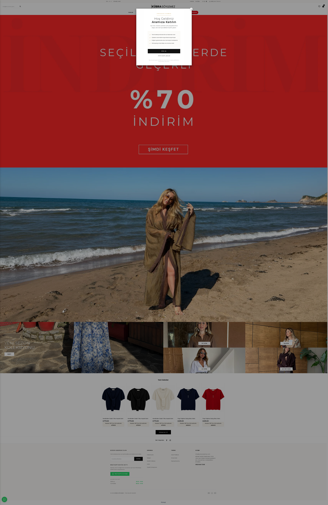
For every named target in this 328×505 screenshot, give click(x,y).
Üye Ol (164, 51)
